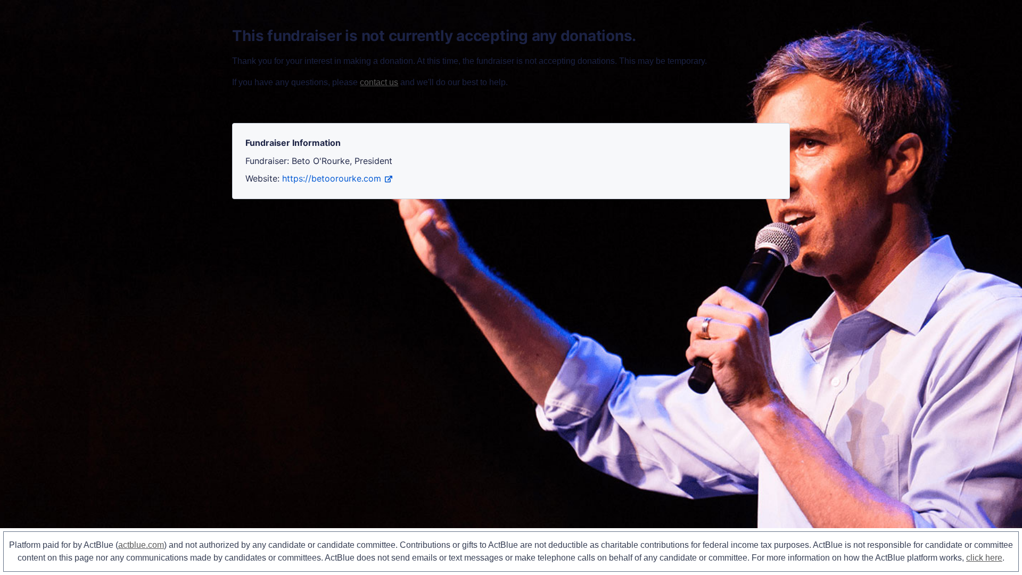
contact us (379, 82)
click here (984, 557)
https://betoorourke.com (331, 178)
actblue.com (141, 544)
